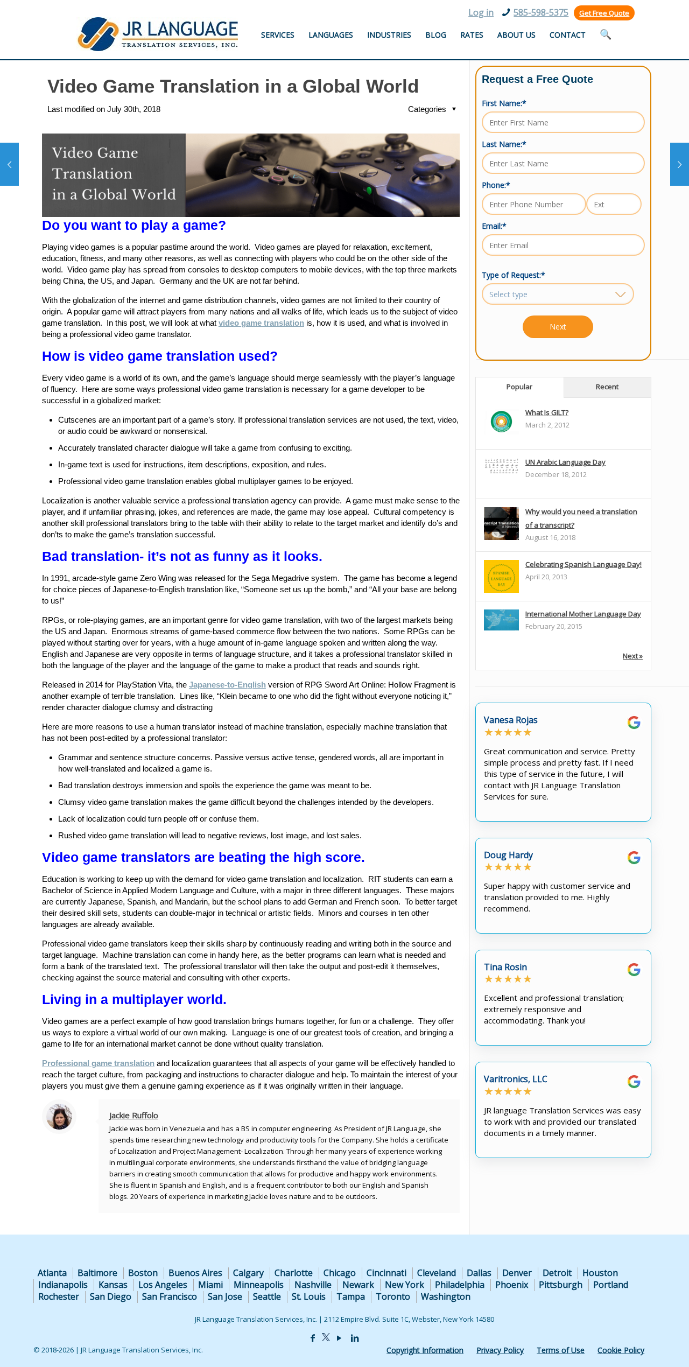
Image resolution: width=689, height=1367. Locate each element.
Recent (607, 386)
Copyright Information (424, 1350)
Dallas (479, 1273)
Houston (600, 1273)
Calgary (248, 1273)
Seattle (267, 1296)
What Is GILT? (546, 412)
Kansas (113, 1285)
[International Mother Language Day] (501, 628)
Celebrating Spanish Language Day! (583, 564)
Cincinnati (386, 1273)
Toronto (393, 1296)
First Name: (504, 103)
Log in (481, 12)
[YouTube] (339, 1338)
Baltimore (97, 1273)
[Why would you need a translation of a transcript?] (501, 539)
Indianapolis (63, 1285)
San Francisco (169, 1296)
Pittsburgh (560, 1285)
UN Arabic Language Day (565, 462)
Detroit (557, 1273)
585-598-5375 (541, 12)
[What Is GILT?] (501, 432)
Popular (519, 386)
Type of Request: (513, 275)
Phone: (496, 185)
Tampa (350, 1296)
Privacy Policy (500, 1350)
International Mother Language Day (583, 614)
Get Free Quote (604, 13)
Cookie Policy (620, 1350)
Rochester (58, 1296)
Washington (445, 1296)
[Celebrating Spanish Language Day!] (501, 592)
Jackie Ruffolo (133, 1115)
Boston (143, 1273)
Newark (358, 1285)
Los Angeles (162, 1285)
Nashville (313, 1285)
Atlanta (52, 1273)
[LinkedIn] (355, 1338)
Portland (610, 1285)
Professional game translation (98, 1063)
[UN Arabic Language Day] (501, 471)
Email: (494, 226)
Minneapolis (259, 1285)
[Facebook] (313, 1338)
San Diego (110, 1296)
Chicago (340, 1273)
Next (558, 326)
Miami (210, 1285)
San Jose (225, 1296)
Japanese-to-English (227, 684)
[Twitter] (326, 1338)
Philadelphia (459, 1285)
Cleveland (436, 1273)
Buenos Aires (195, 1273)
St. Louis (309, 1296)
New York (404, 1285)
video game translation (261, 322)
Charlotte (294, 1273)
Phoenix (511, 1285)
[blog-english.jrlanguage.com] (157, 34)
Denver (517, 1273)
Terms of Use (561, 1350)
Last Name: (504, 144)
